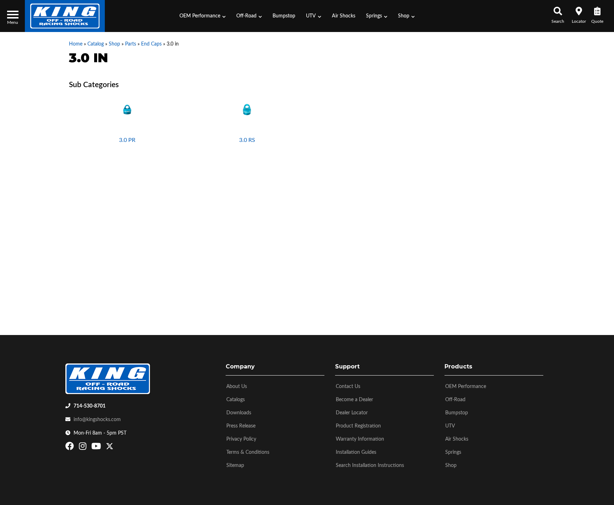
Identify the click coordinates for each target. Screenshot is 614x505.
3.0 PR (127, 140)
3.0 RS (247, 140)
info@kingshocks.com (97, 419)
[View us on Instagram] (83, 448)
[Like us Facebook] (70, 448)
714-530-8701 (90, 406)
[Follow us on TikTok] (117, 448)
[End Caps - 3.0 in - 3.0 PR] (127, 109)
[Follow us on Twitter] (109, 448)
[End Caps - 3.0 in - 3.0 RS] (247, 109)
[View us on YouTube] (97, 448)
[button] (202, 16)
